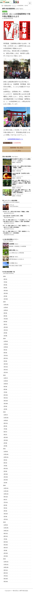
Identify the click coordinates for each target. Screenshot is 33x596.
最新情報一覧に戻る (16, 147)
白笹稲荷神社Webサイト (15, 139)
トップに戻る (16, 150)
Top (2, 5)
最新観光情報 (7, 5)
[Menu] (30, 3)
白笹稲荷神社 (17, 143)
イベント (14, 5)
